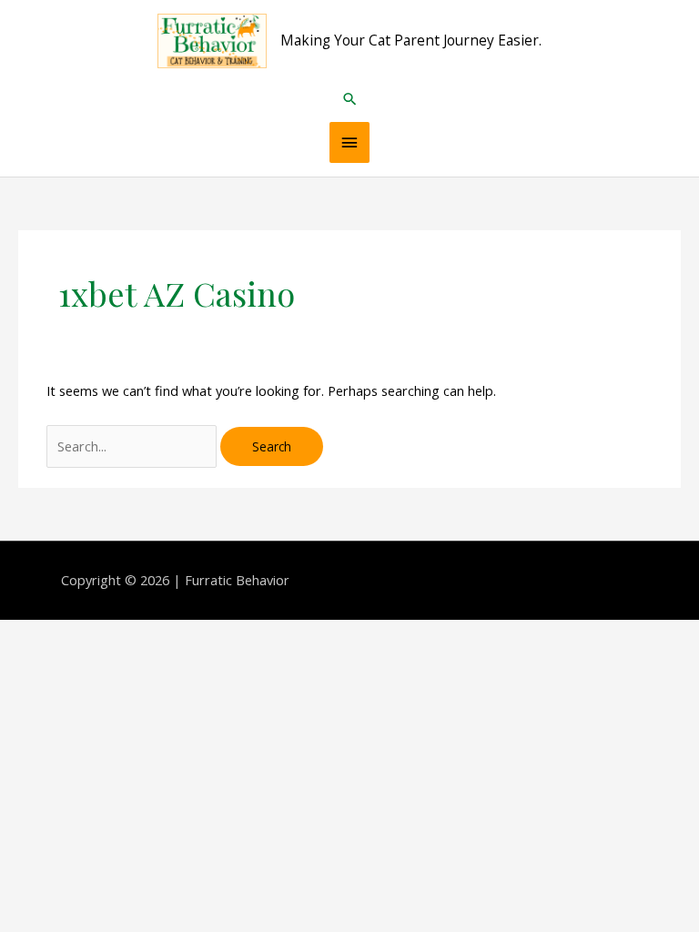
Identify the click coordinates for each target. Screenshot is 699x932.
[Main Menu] (349, 143)
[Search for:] (133, 446)
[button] (350, 98)
